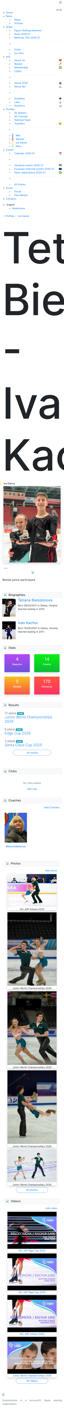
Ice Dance (23, 215)
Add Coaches (51, 807)
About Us (7, 1413)
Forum (9, 187)
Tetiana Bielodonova (35, 600)
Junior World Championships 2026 (28, 719)
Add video (51, 1208)
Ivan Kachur (28, 623)
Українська (18, 208)
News (9, 16)
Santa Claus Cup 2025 (23, 745)
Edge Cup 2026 (18, 733)
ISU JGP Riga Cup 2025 (32, 1250)
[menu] (57, 7)
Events (10, 149)
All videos (32, 1380)
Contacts (11, 198)
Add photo (51, 870)
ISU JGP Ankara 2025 (32, 1333)
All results (32, 752)
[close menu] (60, 7)
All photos (32, 1189)
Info (8, 56)
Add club (32, 788)
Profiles (10, 109)
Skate (9, 26)
